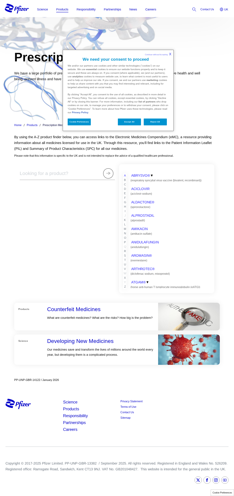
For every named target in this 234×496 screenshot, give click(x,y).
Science (70, 402)
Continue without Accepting (158, 54)
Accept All (129, 122)
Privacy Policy (80, 112)
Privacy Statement (131, 401)
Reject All (155, 122)
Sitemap (125, 417)
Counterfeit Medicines (74, 309)
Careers (70, 429)
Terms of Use (128, 406)
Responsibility (75, 415)
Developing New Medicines (80, 341)
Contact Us (127, 412)
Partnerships (74, 422)
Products (71, 409)
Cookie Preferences (222, 492)
